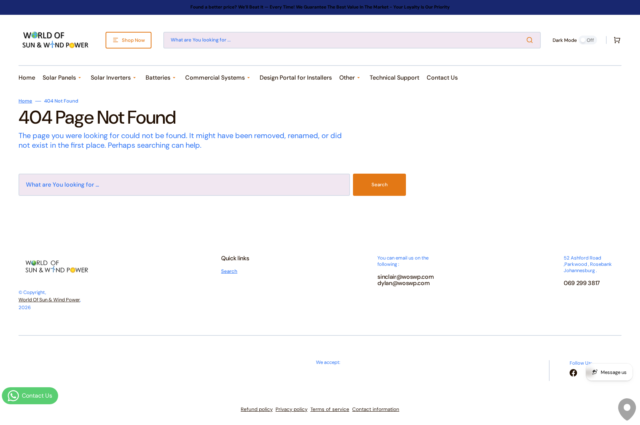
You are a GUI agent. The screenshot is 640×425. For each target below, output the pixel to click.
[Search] (531, 40)
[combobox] (352, 40)
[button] (615, 40)
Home (25, 101)
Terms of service (329, 409)
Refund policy (257, 409)
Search (379, 184)
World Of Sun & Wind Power (49, 300)
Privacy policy (291, 409)
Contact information (375, 409)
